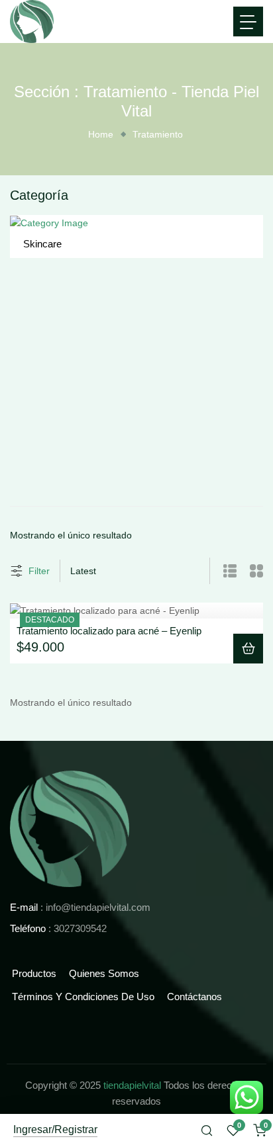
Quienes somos (104, 973)
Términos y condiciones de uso (83, 996)
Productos (34, 973)
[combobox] (92, 571)
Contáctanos (194, 996)
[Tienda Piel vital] (69, 828)
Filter (39, 571)
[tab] (223, 571)
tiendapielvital (132, 1085)
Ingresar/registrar (55, 1130)
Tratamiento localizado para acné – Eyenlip (109, 630)
